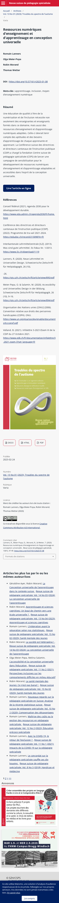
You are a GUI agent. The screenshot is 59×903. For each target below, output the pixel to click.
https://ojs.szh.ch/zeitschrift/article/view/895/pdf (28, 277)
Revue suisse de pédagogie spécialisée (29, 3)
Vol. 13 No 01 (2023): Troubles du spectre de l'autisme (28, 14)
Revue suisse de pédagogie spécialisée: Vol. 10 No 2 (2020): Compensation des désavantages (32, 708)
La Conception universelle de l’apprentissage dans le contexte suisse (31, 587)
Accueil (6, 10)
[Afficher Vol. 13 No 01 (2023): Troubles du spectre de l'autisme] (29, 428)
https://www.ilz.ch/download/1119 (21, 251)
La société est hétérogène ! (40, 642)
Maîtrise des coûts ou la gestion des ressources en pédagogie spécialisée (31, 720)
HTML (26, 442)
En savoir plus (13, 892)
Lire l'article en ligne (18, 188)
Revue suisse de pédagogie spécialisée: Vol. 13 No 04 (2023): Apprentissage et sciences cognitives (32, 618)
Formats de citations (15, 556)
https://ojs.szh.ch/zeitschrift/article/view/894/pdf (28, 300)
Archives (17, 10)
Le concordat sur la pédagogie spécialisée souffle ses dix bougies (28, 759)
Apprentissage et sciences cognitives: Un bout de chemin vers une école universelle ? (31, 610)
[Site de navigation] (3, 3)
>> (10, 778)
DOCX (11, 442)
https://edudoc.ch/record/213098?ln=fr (23, 236)
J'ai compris (29, 898)
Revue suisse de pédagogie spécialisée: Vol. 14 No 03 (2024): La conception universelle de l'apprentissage (32, 649)
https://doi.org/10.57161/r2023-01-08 (28, 81)
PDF (41, 442)
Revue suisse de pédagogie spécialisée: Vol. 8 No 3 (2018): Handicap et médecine (31, 767)
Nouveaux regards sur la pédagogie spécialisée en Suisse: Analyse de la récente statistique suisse (31, 700)
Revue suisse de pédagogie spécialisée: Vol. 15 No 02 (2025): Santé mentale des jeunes (32, 634)
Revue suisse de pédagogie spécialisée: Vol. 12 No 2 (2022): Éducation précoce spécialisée (31, 728)
